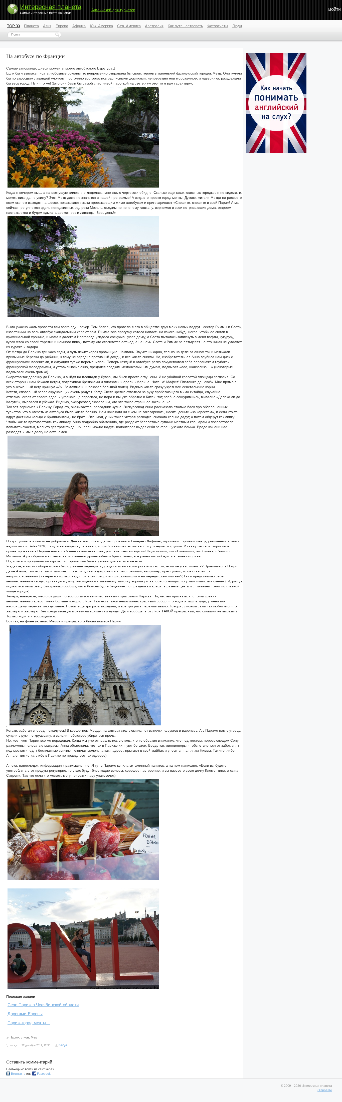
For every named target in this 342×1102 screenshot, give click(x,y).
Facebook (44, 1073)
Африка (79, 26)
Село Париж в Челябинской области (43, 1004)
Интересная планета (50, 7)
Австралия (154, 26)
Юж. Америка (101, 26)
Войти (334, 9)
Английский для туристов (113, 10)
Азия (47, 26)
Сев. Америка (129, 26)
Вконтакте (18, 1073)
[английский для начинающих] (276, 152)
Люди (237, 26)
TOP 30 (13, 26)
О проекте (324, 1090)
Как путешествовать (185, 26)
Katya (63, 1045)
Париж (14, 1037)
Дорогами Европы (25, 1013)
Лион (25, 1037)
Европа (62, 26)
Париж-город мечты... (29, 1022)
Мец (34, 1037)
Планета (31, 26)
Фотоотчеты (217, 26)
